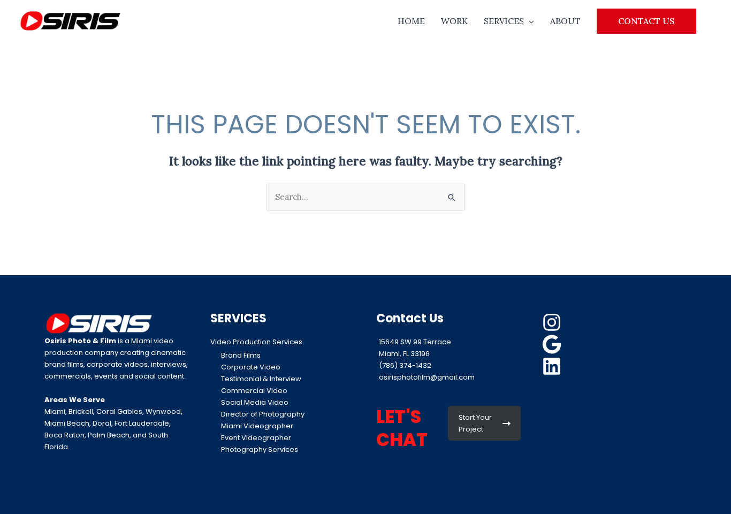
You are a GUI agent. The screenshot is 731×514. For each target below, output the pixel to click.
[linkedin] (553, 366)
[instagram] (553, 322)
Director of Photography (262, 414)
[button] (646, 21)
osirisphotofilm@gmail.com (427, 377)
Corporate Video (250, 367)
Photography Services (259, 449)
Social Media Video (254, 402)
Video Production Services (256, 342)
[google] (553, 344)
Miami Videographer (257, 426)
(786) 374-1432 (405, 365)
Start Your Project (475, 423)
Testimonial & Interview (261, 379)
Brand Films (241, 355)
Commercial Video (254, 391)
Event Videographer (256, 438)
